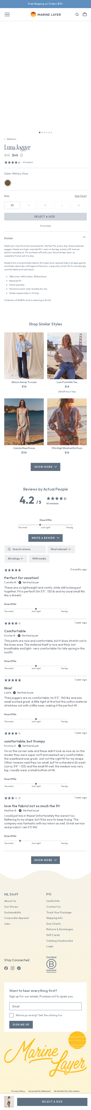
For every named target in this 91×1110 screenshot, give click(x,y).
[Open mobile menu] (7, 14)
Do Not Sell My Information (67, 1091)
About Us (10, 901)
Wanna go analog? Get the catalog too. (39, 1015)
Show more (43, 860)
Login (49, 946)
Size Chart (81, 195)
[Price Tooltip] (21, 155)
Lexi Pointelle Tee (67, 382)
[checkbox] (39, 558)
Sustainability (12, 912)
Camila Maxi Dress (24, 448)
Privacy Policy (18, 1091)
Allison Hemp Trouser (24, 382)
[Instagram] (12, 968)
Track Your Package (59, 912)
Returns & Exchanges (59, 929)
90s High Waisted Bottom (67, 448)
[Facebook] (6, 968)
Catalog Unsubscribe (59, 940)
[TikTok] (19, 968)
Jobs (7, 923)
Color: (16, 173)
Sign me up (21, 1024)
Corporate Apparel (16, 918)
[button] (85, 14)
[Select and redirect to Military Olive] (8, 183)
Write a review (43, 537)
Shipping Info (54, 918)
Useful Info (53, 901)
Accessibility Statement (39, 1091)
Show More (43, 466)
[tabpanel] (45, 704)
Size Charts (53, 923)
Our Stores (11, 906)
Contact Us (53, 906)
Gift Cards (53, 935)
